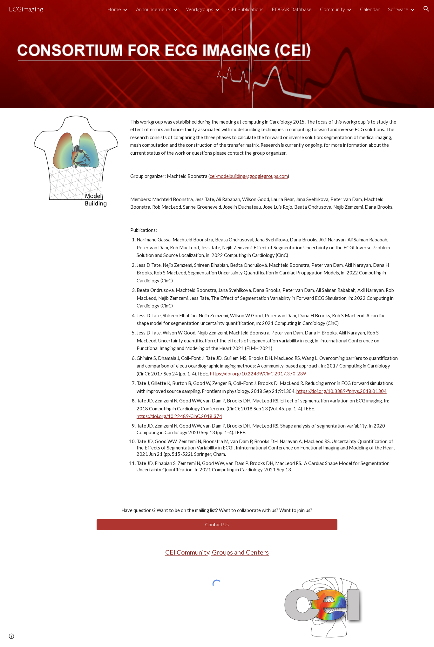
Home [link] (114, 9)
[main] (264, 301)
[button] (426, 9)
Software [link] (398, 9)
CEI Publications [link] (245, 9)
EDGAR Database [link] (292, 9)
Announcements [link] (153, 9)
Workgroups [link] (199, 9)
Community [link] (332, 9)
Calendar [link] (370, 9)
